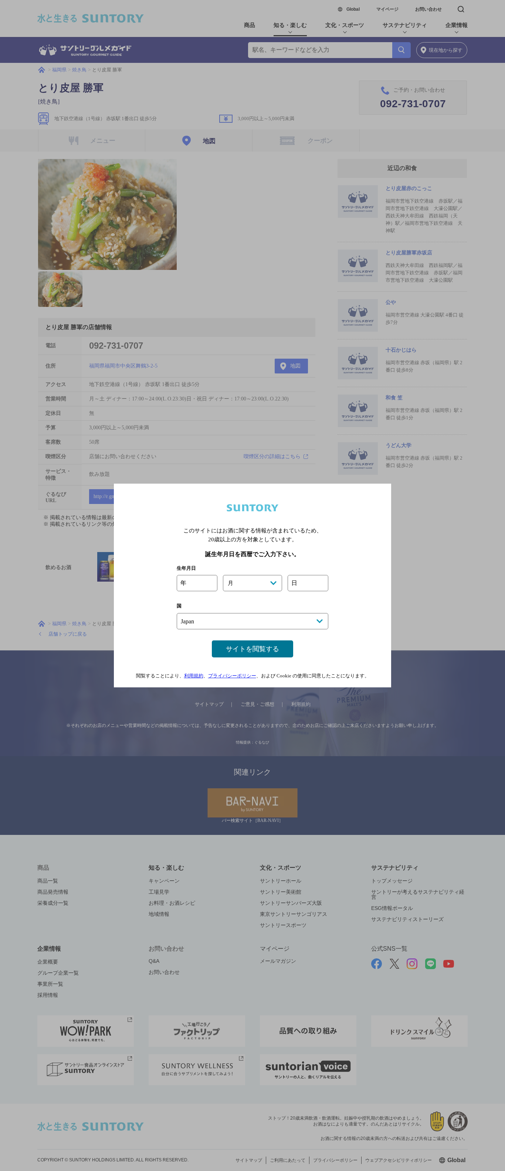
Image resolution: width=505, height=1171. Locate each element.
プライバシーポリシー (232, 675)
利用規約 (193, 675)
